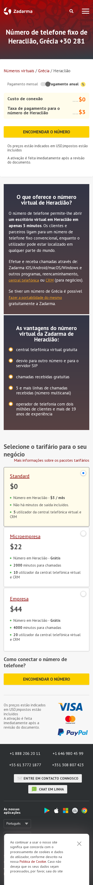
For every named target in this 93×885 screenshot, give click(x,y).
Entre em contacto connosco (51, 778)
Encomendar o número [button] (46, 132)
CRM (50, 280)
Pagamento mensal (22, 84)
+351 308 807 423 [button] (68, 764)
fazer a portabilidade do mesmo (35, 297)
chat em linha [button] (51, 789)
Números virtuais (19, 70)
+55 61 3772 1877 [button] (25, 764)
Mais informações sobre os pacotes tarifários (51, 460)
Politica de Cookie (33, 861)
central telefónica (24, 280)
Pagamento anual (64, 84)
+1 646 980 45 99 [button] (68, 753)
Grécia (43, 70)
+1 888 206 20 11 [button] (25, 753)
